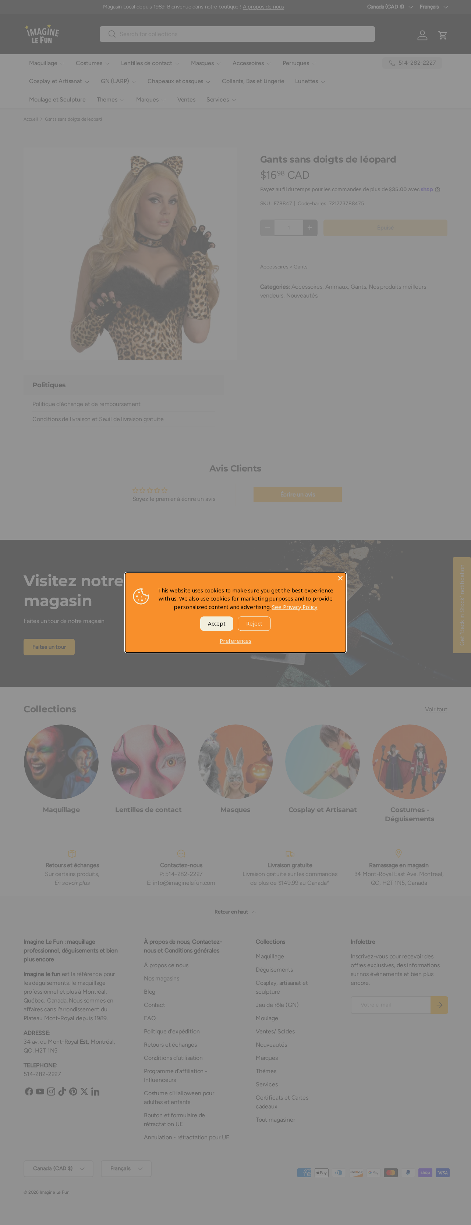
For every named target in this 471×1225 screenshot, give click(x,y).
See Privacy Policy (294, 606)
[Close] (340, 578)
